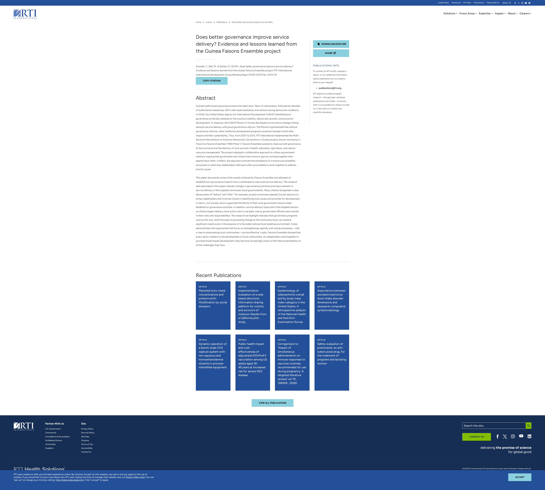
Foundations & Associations (57, 437)
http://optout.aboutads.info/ (70, 480)
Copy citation (211, 80)
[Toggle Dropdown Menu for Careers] (530, 13)
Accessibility (86, 448)
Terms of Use (87, 444)
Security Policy (87, 433)
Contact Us (86, 452)
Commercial (50, 433)
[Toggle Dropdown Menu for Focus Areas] (476, 13)
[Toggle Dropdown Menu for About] (516, 13)
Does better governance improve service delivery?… (253, 22)
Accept (523, 477)
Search (505, 3)
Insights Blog (443, 3)
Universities (50, 444)
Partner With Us (493, 3)
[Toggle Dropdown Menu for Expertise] (492, 13)
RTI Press (467, 3)
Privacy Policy (87, 429)
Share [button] (328, 53)
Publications (479, 3)
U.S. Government (53, 429)
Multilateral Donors (53, 441)
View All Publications (272, 403)
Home (198, 22)
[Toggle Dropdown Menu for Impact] (505, 13)
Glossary (85, 441)
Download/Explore (333, 44)
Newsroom (456, 3)
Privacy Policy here (135, 477)
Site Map (85, 437)
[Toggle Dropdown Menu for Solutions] (456, 13)
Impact (209, 22)
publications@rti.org (330, 88)
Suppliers (49, 448)
